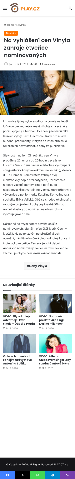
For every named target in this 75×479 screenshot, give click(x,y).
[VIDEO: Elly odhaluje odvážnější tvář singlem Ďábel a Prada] (19, 303)
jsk (10, 64)
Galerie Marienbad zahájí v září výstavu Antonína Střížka (17, 359)
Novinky (21, 24)
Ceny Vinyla (38, 266)
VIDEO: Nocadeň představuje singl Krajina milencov (51, 320)
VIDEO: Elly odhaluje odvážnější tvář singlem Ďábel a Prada (19, 320)
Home (10, 24)
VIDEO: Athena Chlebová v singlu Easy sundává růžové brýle (55, 359)
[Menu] (5, 9)
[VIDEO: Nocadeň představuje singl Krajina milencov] (55, 303)
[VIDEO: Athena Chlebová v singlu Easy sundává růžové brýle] (55, 343)
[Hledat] (70, 9)
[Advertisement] (37, 414)
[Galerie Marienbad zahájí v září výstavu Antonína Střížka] (19, 343)
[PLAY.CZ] (25, 8)
